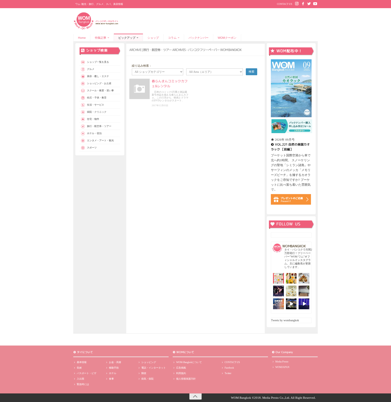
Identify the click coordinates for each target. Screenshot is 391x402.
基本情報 (82, 362)
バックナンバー (199, 37)
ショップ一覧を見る (98, 62)
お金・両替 (115, 362)
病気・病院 (147, 378)
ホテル (112, 373)
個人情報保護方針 (186, 378)
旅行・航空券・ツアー (99, 126)
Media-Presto (281, 361)
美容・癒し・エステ (98, 76)
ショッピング (148, 362)
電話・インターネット (153, 367)
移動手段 (114, 367)
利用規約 (181, 373)
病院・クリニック (97, 111)
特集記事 (100, 37)
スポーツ (92, 147)
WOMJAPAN (282, 367)
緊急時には (83, 384)
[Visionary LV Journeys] (291, 303)
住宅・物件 (93, 119)
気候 (79, 367)
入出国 (80, 378)
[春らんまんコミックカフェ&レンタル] (139, 89)
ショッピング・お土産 (99, 83)
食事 (111, 378)
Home (82, 37)
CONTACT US (284, 4)
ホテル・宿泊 (94, 133)
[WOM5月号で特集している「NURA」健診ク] (304, 291)
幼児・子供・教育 (97, 97)
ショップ (153, 37)
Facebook (229, 367)
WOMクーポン (227, 37)
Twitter (228, 373)
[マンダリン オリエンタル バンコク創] (291, 291)
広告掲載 (181, 367)
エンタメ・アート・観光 (100, 140)
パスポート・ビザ (86, 373)
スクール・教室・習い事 (100, 90)
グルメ (90, 69)
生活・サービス (95, 104)
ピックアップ (126, 37)
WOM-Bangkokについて (189, 362)
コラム (172, 37)
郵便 (143, 373)
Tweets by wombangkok (285, 320)
